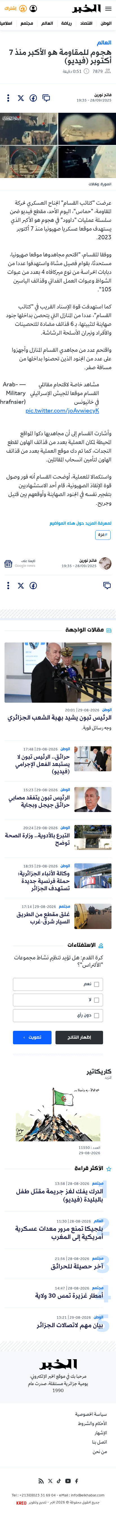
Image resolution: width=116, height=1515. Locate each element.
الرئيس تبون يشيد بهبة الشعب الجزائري (59, 718)
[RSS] (41, 1481)
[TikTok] (59, 1481)
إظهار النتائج (79, 1037)
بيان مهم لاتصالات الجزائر (70, 1325)
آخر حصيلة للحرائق (77, 1266)
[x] (21, 98)
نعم (87, 984)
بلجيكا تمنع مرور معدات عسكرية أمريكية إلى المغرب (59, 1233)
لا (90, 1000)
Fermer (108, 8)
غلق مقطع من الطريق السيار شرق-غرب (43, 918)
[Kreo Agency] (22, 1503)
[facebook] (33, 98)
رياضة (66, 24)
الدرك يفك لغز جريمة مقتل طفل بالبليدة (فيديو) (59, 1195)
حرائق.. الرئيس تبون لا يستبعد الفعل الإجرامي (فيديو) (42, 764)
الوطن (106, 24)
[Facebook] (76, 1481)
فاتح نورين (102, 95)
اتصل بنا (99, 1442)
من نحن (100, 1452)
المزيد (108, 1078)
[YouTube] (68, 1481)
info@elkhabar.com (87, 1496)
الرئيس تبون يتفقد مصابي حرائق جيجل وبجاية (39, 801)
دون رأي (84, 1015)
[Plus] (8, 98)
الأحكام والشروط (92, 1424)
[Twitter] (50, 1481)
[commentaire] (46, 98)
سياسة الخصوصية (91, 1414)
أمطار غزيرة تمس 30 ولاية (69, 1296)
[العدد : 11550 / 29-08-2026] (58, 1113)
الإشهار (101, 1433)
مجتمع (27, 24)
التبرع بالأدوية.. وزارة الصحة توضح (37, 839)
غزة (101, 534)
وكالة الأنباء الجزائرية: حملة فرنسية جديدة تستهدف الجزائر (44, 881)
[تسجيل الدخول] (33, 8)
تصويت (35, 1037)
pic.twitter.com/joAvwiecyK (62, 411)
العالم (47, 24)
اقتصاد (86, 24)
